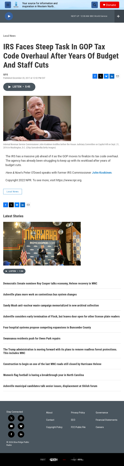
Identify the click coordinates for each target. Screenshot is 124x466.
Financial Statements (106, 420)
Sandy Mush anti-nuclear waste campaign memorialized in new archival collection (51, 305)
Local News (9, 35)
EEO (73, 420)
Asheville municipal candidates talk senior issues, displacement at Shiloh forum (50, 386)
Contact (50, 420)
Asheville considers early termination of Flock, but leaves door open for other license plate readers (61, 316)
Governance (102, 412)
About (49, 412)
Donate (111, 5)
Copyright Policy (54, 427)
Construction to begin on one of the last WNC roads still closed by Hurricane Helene (52, 364)
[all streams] (119, 16)
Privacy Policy (78, 412)
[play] (8, 16)
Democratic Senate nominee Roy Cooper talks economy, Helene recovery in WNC (50, 283)
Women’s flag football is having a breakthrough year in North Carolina (43, 375)
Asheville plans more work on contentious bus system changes (40, 294)
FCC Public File (78, 427)
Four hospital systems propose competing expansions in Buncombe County (47, 327)
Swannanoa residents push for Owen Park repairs (31, 338)
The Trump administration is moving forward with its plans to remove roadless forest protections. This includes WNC (60, 351)
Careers (100, 427)
